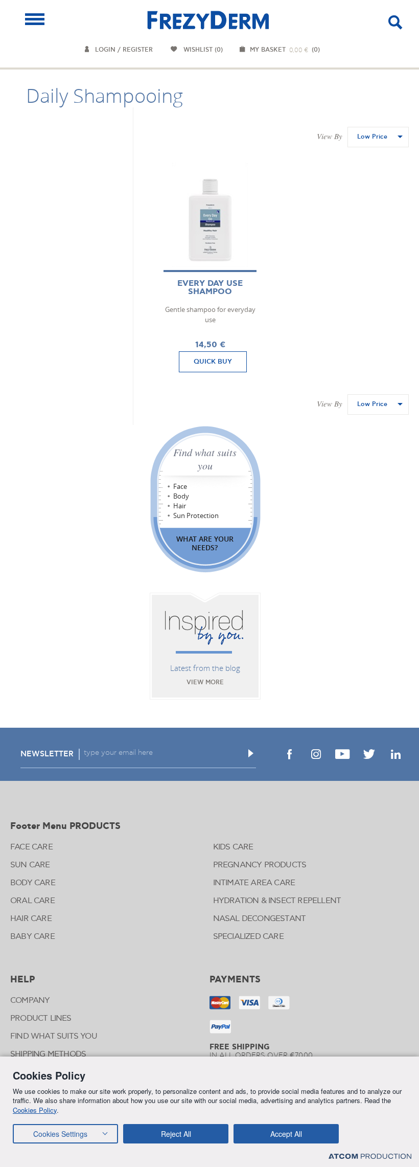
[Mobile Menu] (34, 19)
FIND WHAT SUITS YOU (53, 1036)
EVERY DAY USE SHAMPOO (210, 287)
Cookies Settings (60, 1134)
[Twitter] (369, 754)
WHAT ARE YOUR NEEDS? (205, 543)
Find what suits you (205, 458)
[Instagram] (316, 754)
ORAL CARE (32, 901)
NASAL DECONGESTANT (259, 919)
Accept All (286, 1134)
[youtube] (342, 754)
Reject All (176, 1134)
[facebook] (289, 754)
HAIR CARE (31, 919)
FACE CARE (31, 847)
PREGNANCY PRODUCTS (260, 865)
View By (329, 136)
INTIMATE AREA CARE (254, 883)
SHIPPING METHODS (48, 1054)
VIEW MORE (205, 682)
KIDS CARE (233, 847)
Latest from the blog (205, 668)
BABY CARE (32, 936)
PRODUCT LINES (41, 1018)
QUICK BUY (213, 361)
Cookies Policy (35, 1110)
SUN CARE (30, 865)
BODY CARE (32, 883)
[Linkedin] (395, 754)
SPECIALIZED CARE (248, 936)
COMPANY (30, 1000)
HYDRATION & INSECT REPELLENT (277, 901)
